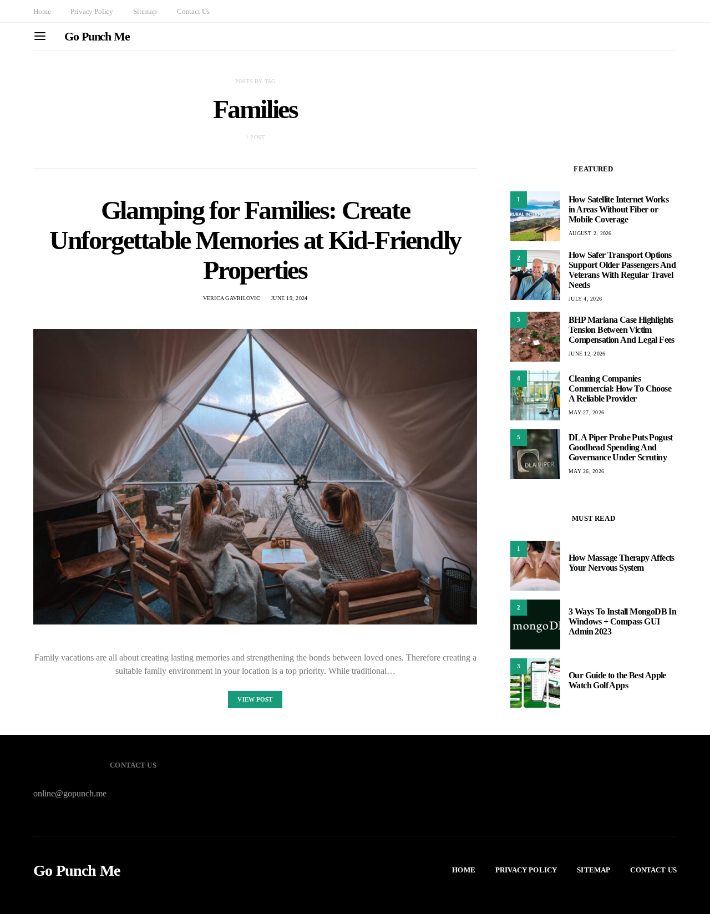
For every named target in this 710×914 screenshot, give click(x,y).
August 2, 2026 (590, 233)
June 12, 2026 (587, 354)
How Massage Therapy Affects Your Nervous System (621, 563)
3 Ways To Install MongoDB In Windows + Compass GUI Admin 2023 (622, 622)
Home (41, 11)
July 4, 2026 (585, 299)
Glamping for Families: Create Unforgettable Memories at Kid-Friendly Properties (255, 240)
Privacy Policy (91, 11)
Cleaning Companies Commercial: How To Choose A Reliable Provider (620, 388)
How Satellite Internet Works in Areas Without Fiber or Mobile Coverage (618, 209)
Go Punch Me (97, 36)
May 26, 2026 (586, 471)
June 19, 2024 (289, 298)
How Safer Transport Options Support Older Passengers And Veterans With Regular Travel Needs (622, 270)
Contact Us (193, 11)
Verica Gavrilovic (231, 298)
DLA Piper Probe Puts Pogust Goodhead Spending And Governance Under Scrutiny (621, 447)
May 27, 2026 (586, 412)
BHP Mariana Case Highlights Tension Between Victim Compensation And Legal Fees (621, 329)
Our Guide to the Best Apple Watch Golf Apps (617, 680)
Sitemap (145, 11)
